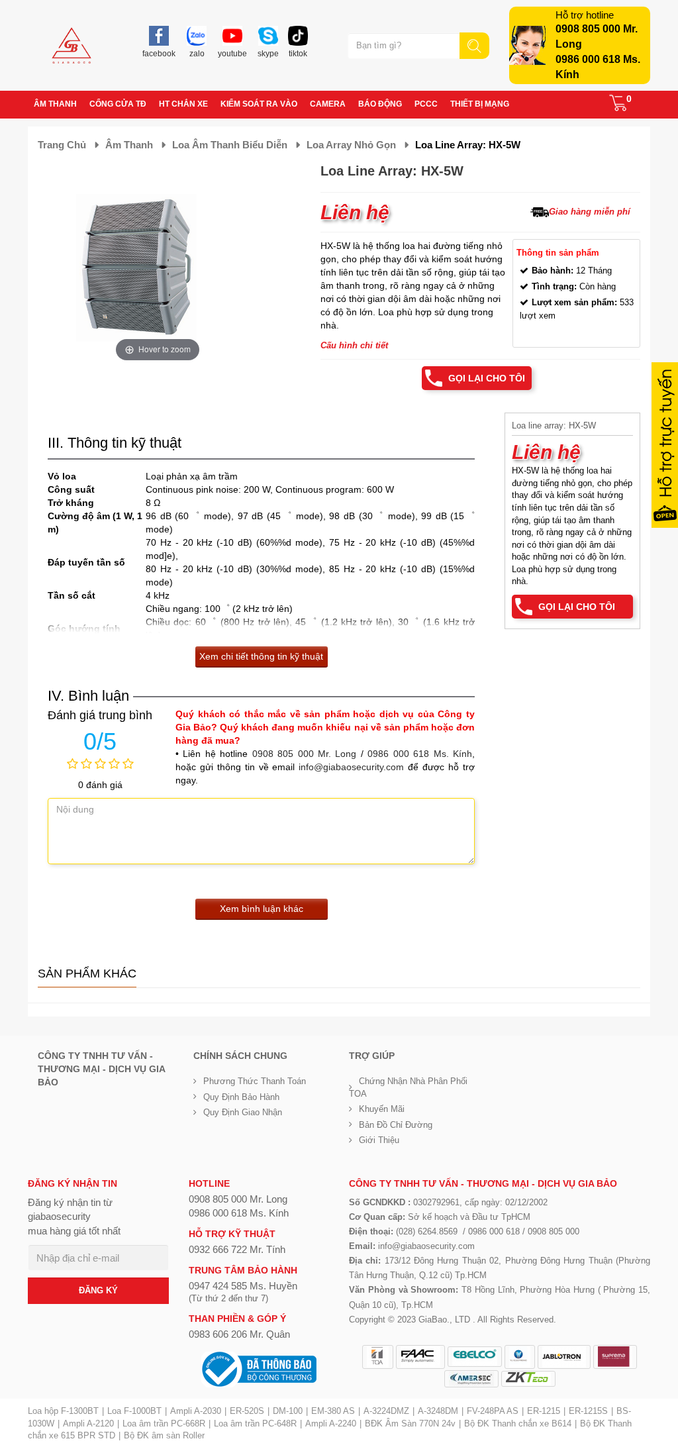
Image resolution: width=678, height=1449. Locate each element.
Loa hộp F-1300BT (63, 1411)
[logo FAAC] (420, 1357)
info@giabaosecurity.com (351, 767)
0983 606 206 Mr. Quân (239, 1334)
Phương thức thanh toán (254, 1081)
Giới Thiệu (379, 1140)
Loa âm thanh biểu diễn (229, 144)
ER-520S (247, 1411)
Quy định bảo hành (241, 1097)
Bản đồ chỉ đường (395, 1125)
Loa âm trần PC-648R (255, 1423)
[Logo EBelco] (475, 1356)
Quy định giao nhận (242, 1112)
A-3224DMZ (386, 1411)
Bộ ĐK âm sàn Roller (164, 1435)
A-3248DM (438, 1411)
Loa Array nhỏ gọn (351, 144)
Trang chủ (62, 144)
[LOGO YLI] (520, 1357)
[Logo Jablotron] (564, 1357)
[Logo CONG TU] (471, 1378)
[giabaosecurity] (71, 45)
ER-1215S (588, 1411)
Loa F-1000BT (134, 1411)
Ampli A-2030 (195, 1411)
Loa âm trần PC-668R (163, 1423)
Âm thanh (129, 144)
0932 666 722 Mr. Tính (237, 1249)
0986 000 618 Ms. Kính (419, 753)
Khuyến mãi (382, 1109)
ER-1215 (543, 1411)
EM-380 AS (333, 1411)
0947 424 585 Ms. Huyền (243, 1285)
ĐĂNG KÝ (98, 1290)
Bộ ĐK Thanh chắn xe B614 (517, 1423)
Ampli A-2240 (330, 1423)
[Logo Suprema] (615, 1357)
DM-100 (288, 1411)
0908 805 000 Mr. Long (304, 753)
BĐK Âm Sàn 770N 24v (410, 1423)
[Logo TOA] (377, 1357)
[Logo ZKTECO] (528, 1379)
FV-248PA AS (492, 1411)
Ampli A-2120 (88, 1423)
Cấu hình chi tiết (354, 345)
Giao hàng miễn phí (589, 212)
